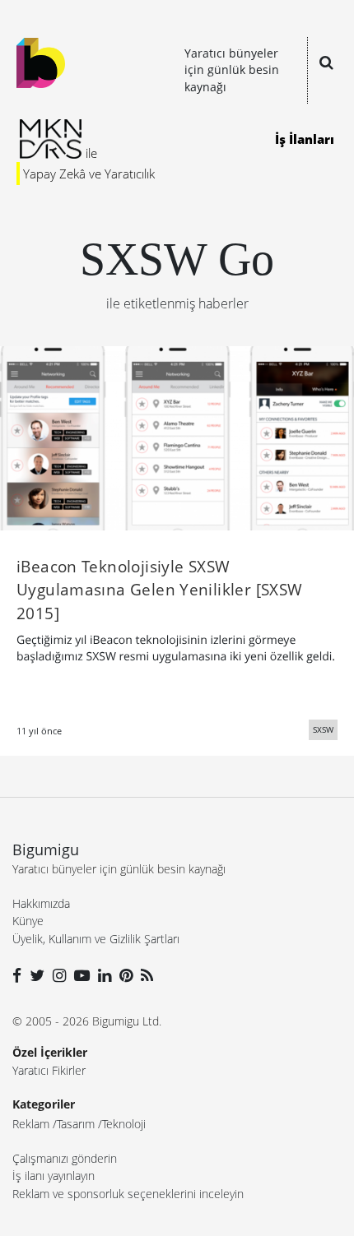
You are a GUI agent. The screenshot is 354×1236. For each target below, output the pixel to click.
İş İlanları (304, 139)
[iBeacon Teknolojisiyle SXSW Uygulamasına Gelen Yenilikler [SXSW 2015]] (177, 437)
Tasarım (76, 1124)
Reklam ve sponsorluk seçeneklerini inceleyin (128, 1193)
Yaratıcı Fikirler (49, 1070)
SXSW (323, 729)
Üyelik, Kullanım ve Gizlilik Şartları (95, 939)
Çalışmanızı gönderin (64, 1158)
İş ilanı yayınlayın (53, 1175)
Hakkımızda (41, 903)
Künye (28, 920)
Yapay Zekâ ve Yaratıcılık (89, 173)
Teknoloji (124, 1124)
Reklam (30, 1124)
